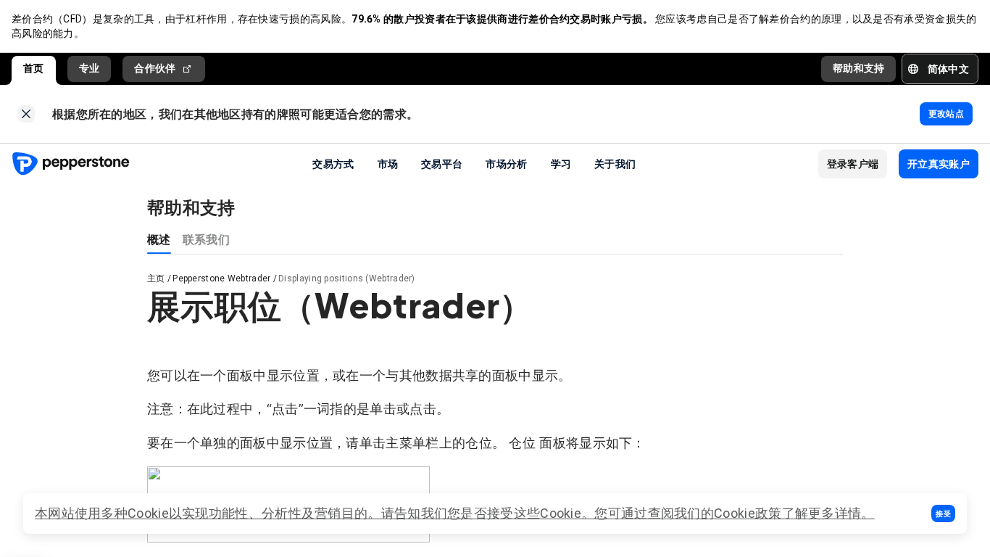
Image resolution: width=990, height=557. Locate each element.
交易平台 (441, 163)
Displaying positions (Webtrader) (346, 278)
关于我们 (615, 163)
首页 (33, 68)
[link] (26, 114)
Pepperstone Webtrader (221, 278)
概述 (159, 239)
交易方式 (333, 163)
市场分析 (506, 163)
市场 (388, 163)
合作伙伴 (154, 68)
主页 (156, 278)
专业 (89, 68)
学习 (561, 163)
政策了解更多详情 (808, 513)
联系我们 (206, 239)
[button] (943, 513)
